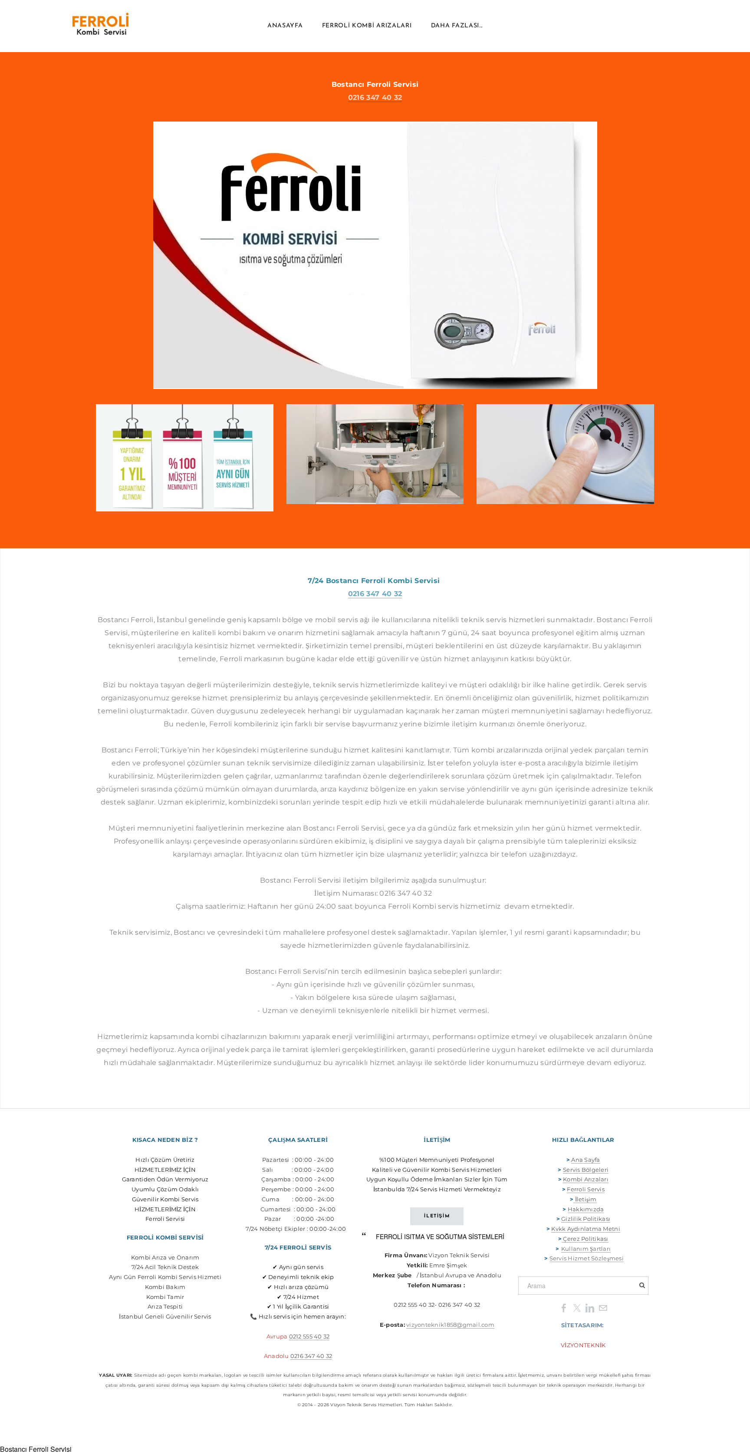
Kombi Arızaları (586, 1179)
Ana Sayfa (585, 1159)
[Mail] (603, 1307)
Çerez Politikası (585, 1238)
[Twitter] (576, 1307)
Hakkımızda (586, 1209)
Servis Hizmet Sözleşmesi (586, 1258)
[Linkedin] (590, 1307)
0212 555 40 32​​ (309, 1336)
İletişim (584, 1199)
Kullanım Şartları (586, 1248)
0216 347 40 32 (375, 97)
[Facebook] (563, 1307)
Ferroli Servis (586, 1189)
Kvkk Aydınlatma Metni (585, 1228)
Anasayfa (285, 26)
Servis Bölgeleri (586, 1169)
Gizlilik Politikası (585, 1218)
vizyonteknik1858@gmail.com (450, 1324)
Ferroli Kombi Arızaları (367, 26)
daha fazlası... (457, 26)
